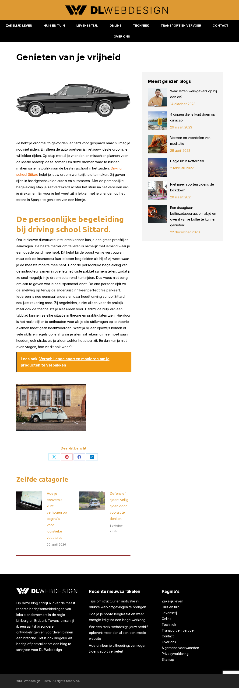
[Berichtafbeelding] (29, 500)
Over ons (169, 642)
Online (167, 619)
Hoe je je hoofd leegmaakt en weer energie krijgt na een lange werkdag (117, 617)
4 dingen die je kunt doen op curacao (192, 117)
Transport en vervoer (178, 630)
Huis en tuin (170, 607)
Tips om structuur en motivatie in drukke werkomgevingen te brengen (117, 604)
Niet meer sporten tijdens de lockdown (192, 187)
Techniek (169, 624)
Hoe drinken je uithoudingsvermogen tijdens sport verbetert (117, 648)
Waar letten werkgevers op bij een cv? (193, 94)
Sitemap (168, 659)
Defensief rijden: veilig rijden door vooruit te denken (119, 506)
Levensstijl (170, 613)
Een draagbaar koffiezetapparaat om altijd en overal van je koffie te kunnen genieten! (193, 216)
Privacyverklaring (175, 654)
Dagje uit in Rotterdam (187, 161)
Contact (168, 636)
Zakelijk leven (172, 601)
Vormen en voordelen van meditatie (190, 140)
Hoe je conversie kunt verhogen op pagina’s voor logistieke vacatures (57, 515)
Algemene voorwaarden (180, 648)
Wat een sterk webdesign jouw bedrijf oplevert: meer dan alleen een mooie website (118, 632)
